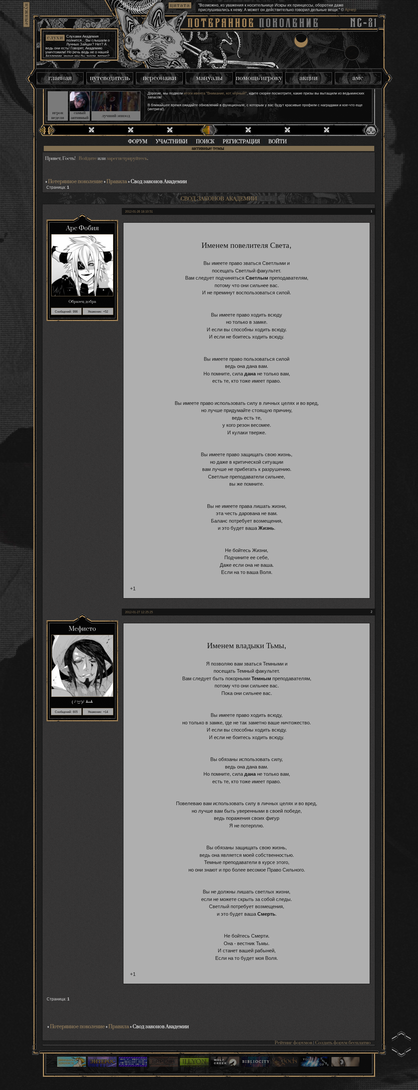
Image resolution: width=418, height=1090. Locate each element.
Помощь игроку (259, 78)
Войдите (88, 159)
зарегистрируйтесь (126, 159)
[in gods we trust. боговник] (285, 1062)
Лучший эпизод (116, 115)
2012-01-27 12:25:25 (139, 612)
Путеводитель (110, 78)
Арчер (350, 10)
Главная (60, 78)
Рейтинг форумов (293, 1043)
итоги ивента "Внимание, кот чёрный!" (215, 93)
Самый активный (79, 115)
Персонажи (159, 78)
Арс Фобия (82, 228)
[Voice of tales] (314, 1062)
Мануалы (209, 78)
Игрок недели (57, 115)
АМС (357, 78)
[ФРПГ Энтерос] (102, 1062)
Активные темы (208, 149)
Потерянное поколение (75, 182)
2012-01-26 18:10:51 (139, 211)
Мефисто (82, 629)
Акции (308, 78)
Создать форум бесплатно (343, 1043)
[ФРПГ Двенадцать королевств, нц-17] (71, 1062)
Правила (116, 182)
